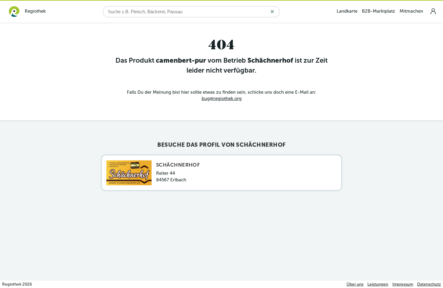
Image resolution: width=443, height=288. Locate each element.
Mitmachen (411, 11)
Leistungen (377, 284)
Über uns (355, 284)
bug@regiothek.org (222, 98)
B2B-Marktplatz (378, 11)
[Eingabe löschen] (272, 11)
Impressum (402, 284)
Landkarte (347, 11)
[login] (433, 11)
